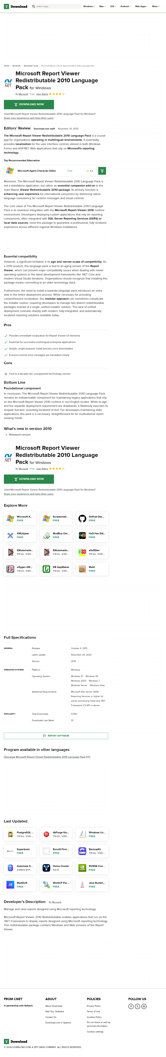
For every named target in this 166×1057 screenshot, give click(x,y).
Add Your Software (54, 1011)
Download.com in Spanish (58, 1022)
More (155, 6)
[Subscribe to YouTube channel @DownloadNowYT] (144, 1006)
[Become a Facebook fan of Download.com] (131, 1006)
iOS (112, 6)
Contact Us (50, 1017)
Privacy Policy (94, 1006)
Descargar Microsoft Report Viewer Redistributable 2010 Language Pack (44, 757)
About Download (53, 1006)
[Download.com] (15, 6)
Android (124, 6)
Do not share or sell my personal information (98, 1024)
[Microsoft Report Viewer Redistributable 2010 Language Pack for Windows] (8, 83)
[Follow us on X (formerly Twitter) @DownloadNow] (137, 1006)
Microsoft (56, 902)
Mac (101, 6)
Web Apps (140, 6)
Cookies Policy (94, 1017)
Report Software (58, 735)
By (22, 94)
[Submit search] (33, 6)
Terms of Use (93, 1011)
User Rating (42, 94)
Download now (31, 104)
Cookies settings (95, 1031)
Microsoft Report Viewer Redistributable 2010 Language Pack (57, 80)
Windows (88, 6)
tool (6, 140)
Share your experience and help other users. (29, 118)
